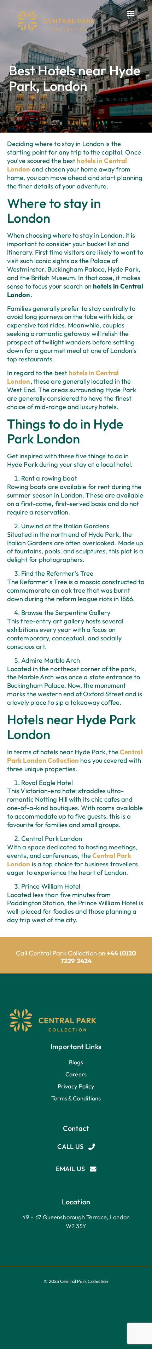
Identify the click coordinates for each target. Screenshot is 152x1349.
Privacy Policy (76, 1086)
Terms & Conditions (76, 1098)
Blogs (76, 1062)
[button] (130, 13)
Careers (76, 1074)
